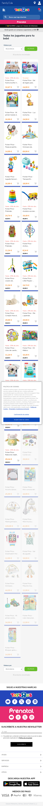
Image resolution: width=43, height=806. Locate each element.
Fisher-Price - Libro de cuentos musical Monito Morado (11, 349)
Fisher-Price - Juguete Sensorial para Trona (11, 178)
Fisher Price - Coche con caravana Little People (28, 453)
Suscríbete (21, 744)
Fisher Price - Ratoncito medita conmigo (11, 453)
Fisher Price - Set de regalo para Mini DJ (29, 81)
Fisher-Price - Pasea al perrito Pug (10, 146)
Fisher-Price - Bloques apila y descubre (10, 649)
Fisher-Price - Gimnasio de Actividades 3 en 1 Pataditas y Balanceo (29, 146)
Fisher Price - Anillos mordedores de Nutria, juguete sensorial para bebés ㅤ (28, 245)
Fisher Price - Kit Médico (29, 349)
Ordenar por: (8, 45)
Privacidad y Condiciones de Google (19, 409)
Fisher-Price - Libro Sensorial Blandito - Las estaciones (28, 617)
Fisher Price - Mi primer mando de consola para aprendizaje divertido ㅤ (11, 114)
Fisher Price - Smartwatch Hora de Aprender (11, 552)
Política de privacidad (25, 738)
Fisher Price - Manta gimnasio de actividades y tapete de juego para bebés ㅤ (11, 520)
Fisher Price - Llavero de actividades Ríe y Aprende (11, 279)
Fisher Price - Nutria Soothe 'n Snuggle (11, 81)
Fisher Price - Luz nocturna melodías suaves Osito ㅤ (29, 114)
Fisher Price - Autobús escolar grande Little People (29, 210)
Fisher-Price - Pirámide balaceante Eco (10, 245)
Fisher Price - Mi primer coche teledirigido (11, 617)
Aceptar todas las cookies (21, 419)
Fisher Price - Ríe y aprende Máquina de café (29, 314)
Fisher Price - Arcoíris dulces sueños (10, 488)
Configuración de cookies (21, 414)
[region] (21, 402)
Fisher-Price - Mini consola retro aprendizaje (29, 488)
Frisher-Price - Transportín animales (28, 178)
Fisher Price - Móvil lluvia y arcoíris (27, 520)
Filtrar (31, 49)
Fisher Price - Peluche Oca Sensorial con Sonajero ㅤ (28, 585)
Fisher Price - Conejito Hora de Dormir (11, 314)
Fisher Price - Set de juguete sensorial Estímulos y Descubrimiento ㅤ (29, 552)
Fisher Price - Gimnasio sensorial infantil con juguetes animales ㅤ (11, 585)
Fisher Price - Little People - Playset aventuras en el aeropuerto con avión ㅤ (29, 279)
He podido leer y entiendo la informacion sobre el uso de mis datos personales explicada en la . (22, 737)
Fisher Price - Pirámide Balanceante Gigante (10, 210)
